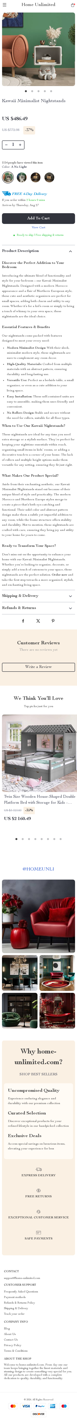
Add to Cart (38, 219)
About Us (10, 1334)
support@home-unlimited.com (22, 1278)
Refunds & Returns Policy (19, 1303)
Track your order (14, 1314)
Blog (7, 1328)
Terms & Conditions (16, 1351)
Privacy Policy (12, 1345)
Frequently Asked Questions (21, 1291)
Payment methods (15, 1297)
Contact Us (11, 1340)
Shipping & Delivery (16, 1308)
